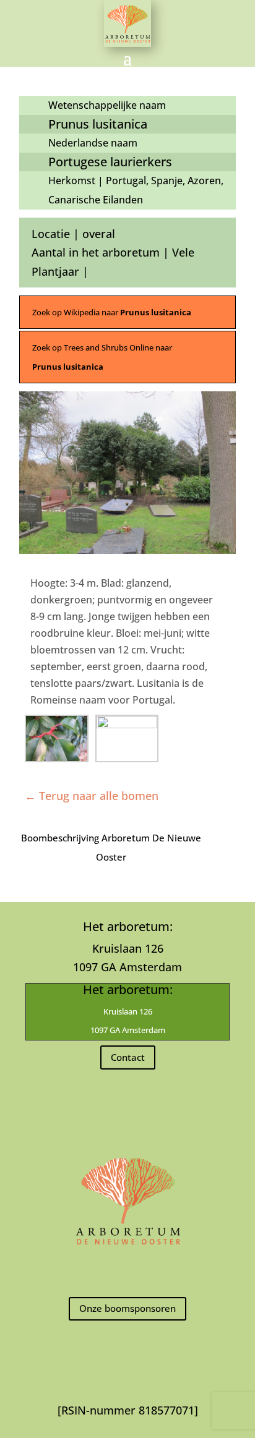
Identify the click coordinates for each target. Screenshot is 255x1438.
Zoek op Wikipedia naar (111, 312)
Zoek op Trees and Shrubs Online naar (102, 357)
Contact (128, 1057)
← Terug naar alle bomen (91, 795)
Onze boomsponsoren (127, 1308)
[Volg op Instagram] (127, 1272)
